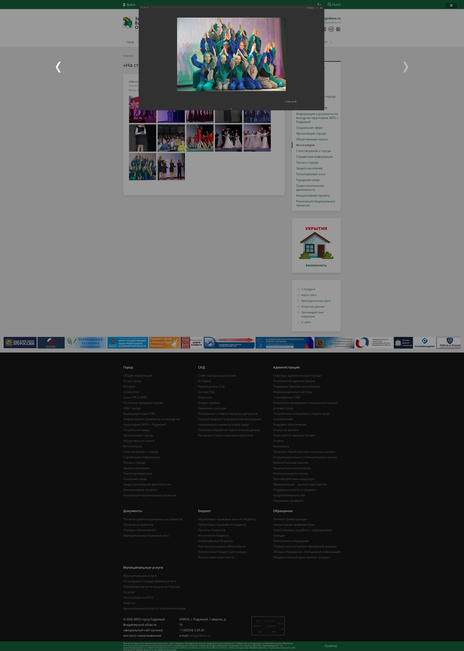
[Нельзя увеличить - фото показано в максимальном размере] (317, 8)
